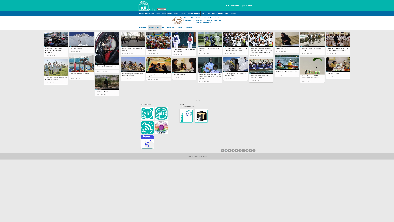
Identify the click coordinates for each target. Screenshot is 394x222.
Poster (180, 27)
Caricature (189, 27)
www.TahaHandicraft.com (203, 22)
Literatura (183, 13)
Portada (141, 13)
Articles (164, 13)
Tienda (203, 13)
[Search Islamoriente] (150, 10)
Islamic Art (143, 27)
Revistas (214, 13)
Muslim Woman (154, 27)
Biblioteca (176, 13)
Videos (158, 13)
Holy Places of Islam (169, 27)
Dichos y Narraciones (230, 13)
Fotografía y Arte (149, 13)
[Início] (144, 5)
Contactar (227, 5)
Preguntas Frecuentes (194, 13)
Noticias (169, 13)
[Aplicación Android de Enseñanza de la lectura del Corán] (147, 113)
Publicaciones (235, 5)
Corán (208, 13)
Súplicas (220, 13)
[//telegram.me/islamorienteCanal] (226, 150)
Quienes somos (247, 5)
